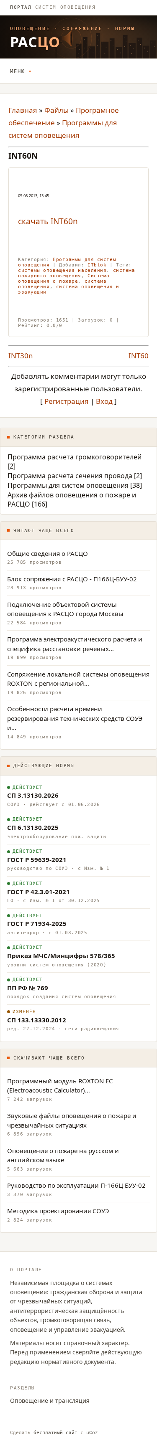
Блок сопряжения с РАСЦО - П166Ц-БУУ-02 (72, 579)
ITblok (97, 265)
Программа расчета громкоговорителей (75, 456)
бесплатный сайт (55, 1432)
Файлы (56, 110)
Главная (22, 110)
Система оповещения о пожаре (64, 278)
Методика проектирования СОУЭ (58, 1211)
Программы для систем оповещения (68, 485)
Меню (17, 71)
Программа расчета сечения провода (70, 475)
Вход (104, 401)
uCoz (92, 1432)
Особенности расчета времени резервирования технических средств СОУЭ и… (75, 718)
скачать (34, 221)
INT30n (20, 355)
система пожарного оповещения (76, 273)
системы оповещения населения (62, 270)
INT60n (64, 221)
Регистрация (66, 401)
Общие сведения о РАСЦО (47, 553)
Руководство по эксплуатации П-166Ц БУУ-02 (76, 1185)
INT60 (139, 355)
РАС (35, 41)
